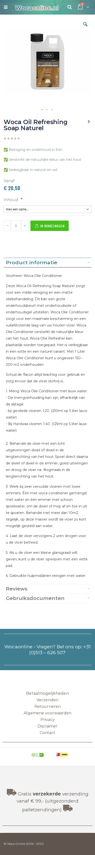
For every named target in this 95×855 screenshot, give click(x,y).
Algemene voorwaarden (47, 713)
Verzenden (47, 700)
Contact (47, 732)
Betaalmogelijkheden (47, 693)
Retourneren (47, 706)
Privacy (47, 719)
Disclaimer (48, 726)
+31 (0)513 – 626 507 (59, 649)
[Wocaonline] (34, 7)
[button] (85, 28)
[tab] (47, 262)
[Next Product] (88, 121)
